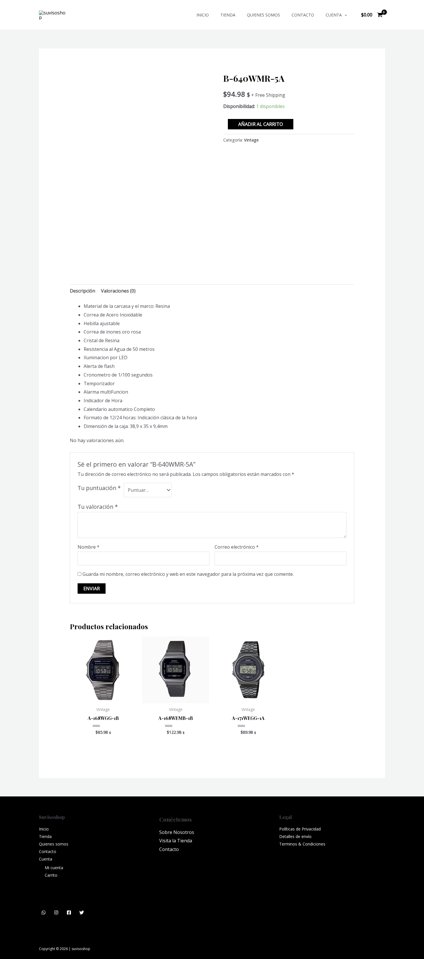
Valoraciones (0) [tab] (118, 291)
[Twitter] (81, 912)
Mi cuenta (54, 867)
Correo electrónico (237, 547)
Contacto (303, 15)
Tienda (227, 15)
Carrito (51, 875)
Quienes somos (263, 15)
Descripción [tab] (82, 291)
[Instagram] (56, 912)
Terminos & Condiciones (302, 844)
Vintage (251, 140)
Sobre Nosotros (176, 832)
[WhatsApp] (43, 912)
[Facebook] (69, 912)
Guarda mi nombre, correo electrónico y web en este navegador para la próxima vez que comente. (188, 574)
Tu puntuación (99, 488)
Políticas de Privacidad (300, 829)
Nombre (89, 547)
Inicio (202, 15)
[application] (344, 15)
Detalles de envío (295, 836)
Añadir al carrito (260, 124)
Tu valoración (98, 507)
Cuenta (334, 15)
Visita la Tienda (175, 840)
